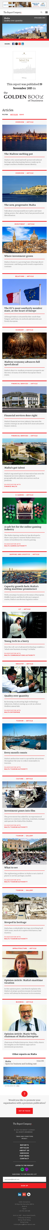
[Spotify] (22, 1169)
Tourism (20, 721)
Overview (19, 122)
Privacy (24, 1138)
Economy (20, 330)
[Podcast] (26, 1169)
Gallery (29, 835)
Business (20, 1002)
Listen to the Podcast (24, 1165)
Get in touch (24, 1111)
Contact (24, 1158)
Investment (19, 224)
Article (30, 122)
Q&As (21, 114)
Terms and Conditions (24, 1136)
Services (24, 1153)
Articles (14, 114)
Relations (19, 276)
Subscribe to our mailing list (24, 1174)
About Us (24, 1150)
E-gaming (20, 495)
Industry (20, 664)
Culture (19, 778)
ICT (19, 609)
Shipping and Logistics (20, 554)
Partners (24, 1156)
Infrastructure (20, 948)
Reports (24, 1145)
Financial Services (19, 383)
